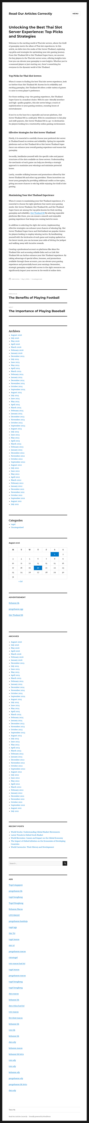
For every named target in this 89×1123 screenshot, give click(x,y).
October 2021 (16, 495)
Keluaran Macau (16, 909)
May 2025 (15, 365)
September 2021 (18, 498)
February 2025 (17, 374)
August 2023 (16, 429)
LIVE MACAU (14, 915)
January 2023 (16, 450)
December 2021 (17, 489)
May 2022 (15, 474)
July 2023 (15, 432)
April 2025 (15, 368)
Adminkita (15, 279)
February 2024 (17, 411)
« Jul (20, 581)
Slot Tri (12, 933)
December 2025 (17, 356)
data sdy (12, 1090)
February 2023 (17, 447)
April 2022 (15, 477)
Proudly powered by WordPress (40, 1116)
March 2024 (16, 407)
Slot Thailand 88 (37, 213)
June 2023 (15, 435)
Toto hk (12, 1110)
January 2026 (16, 353)
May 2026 (15, 341)
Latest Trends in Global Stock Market (27, 835)
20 (38, 568)
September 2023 (18, 426)
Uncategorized (36, 279)
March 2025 (16, 371)
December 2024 (17, 380)
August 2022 (16, 465)
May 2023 (15, 438)
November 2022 (18, 456)
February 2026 (17, 350)
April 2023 (15, 441)
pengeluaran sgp (16, 609)
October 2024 (17, 386)
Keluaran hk (14, 603)
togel (13, 524)
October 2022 (17, 459)
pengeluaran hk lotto (18, 1084)
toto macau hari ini (17, 963)
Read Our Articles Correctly (30, 13)
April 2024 (15, 404)
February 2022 (17, 483)
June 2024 (15, 398)
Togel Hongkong (16, 903)
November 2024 (18, 383)
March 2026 (16, 347)
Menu (76, 14)
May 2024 (15, 401)
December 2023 (17, 417)
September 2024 (18, 389)
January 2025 (16, 377)
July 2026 (15, 338)
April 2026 (15, 344)
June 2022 (15, 471)
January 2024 (16, 414)
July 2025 (15, 359)
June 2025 (15, 362)
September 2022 (18, 462)
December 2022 (17, 453)
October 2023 (16, 423)
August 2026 (16, 335)
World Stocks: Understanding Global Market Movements (35, 832)
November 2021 (17, 492)
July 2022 (15, 468)
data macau (14, 994)
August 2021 (16, 501)
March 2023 (16, 444)
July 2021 (15, 504)
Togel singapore (16, 885)
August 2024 (16, 392)
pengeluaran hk (15, 891)
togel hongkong (16, 897)
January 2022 (16, 486)
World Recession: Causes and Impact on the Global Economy (37, 838)
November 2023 (18, 420)
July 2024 (15, 395)
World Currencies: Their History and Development (32, 847)
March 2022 (16, 480)
